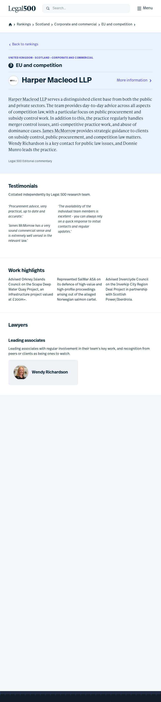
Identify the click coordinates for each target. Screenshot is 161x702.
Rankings (24, 24)
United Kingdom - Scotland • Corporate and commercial (50, 58)
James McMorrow (59, 131)
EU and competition (116, 24)
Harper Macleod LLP (57, 80)
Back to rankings (25, 44)
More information (132, 81)
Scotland (42, 24)
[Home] (22, 8)
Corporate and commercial (75, 24)
